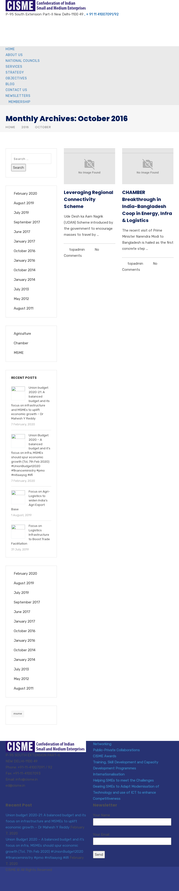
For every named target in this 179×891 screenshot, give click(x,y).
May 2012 (21, 299)
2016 (25, 127)
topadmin (77, 249)
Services (14, 67)
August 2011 (23, 308)
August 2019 (24, 203)
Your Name (101, 815)
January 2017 (24, 241)
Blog (10, 84)
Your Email (101, 834)
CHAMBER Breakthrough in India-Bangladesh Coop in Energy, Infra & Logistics (147, 206)
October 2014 (24, 270)
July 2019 (21, 213)
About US (14, 55)
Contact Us (16, 90)
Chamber (21, 343)
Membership (20, 102)
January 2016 (24, 260)
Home (10, 49)
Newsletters (18, 96)
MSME (19, 353)
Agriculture (22, 333)
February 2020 (25, 193)
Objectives (16, 78)
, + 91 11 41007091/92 (101, 14)
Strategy (15, 72)
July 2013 (21, 289)
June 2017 (22, 232)
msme (18, 713)
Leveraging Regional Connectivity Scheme (88, 199)
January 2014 (24, 280)
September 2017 (27, 222)
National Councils (23, 61)
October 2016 (24, 251)
